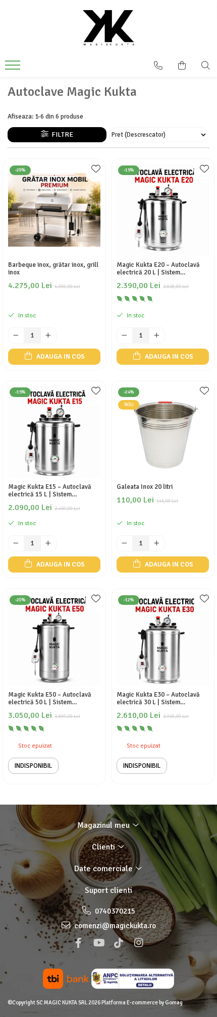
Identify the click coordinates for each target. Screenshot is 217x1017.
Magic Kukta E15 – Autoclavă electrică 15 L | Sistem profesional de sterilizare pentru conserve (54, 490)
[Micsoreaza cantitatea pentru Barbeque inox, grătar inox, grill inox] (16, 335)
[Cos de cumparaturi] (182, 65)
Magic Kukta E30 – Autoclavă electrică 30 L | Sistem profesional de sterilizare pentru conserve (162, 698)
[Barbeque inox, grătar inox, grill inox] (54, 210)
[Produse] (14, 68)
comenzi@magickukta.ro (114, 925)
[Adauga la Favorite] (95, 171)
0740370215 (114, 911)
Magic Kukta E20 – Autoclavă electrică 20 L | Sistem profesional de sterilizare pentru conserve (162, 268)
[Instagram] (139, 943)
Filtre (60, 134)
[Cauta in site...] (205, 65)
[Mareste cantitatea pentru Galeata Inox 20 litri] (157, 543)
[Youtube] (98, 943)
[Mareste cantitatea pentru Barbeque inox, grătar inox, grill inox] (48, 335)
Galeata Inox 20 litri (145, 487)
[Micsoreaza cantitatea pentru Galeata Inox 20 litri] (125, 543)
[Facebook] (78, 943)
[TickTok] (119, 943)
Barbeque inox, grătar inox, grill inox (53, 268)
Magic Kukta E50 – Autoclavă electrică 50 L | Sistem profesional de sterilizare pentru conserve (54, 698)
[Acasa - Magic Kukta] (108, 27)
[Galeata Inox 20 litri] (163, 432)
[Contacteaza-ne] (158, 65)
